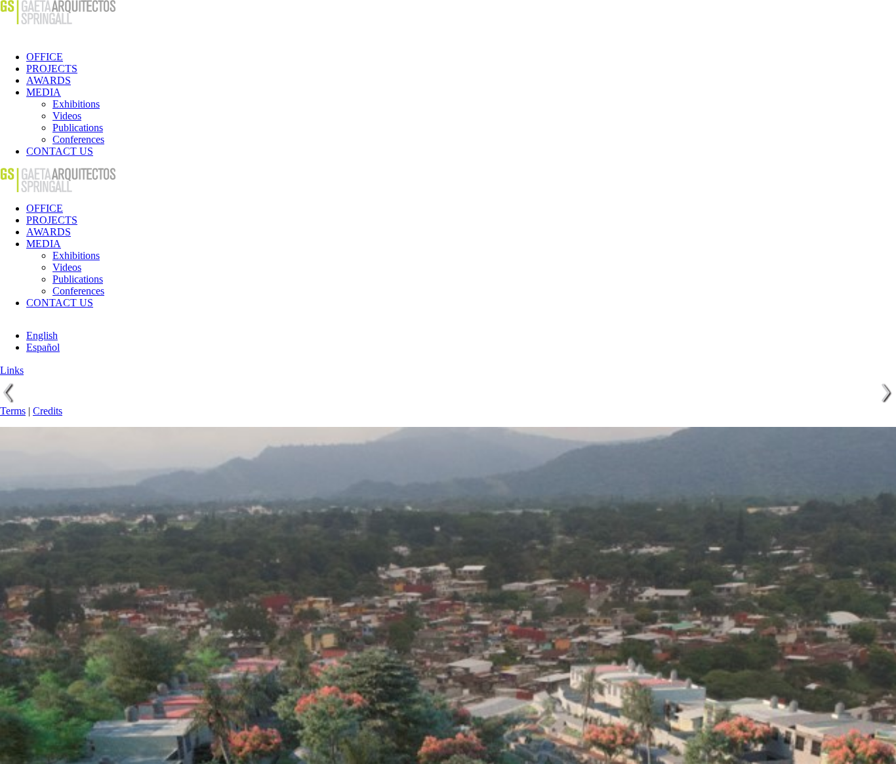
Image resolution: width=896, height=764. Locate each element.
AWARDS (48, 80)
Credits (47, 410)
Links (12, 370)
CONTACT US (59, 151)
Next (885, 392)
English (42, 335)
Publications (77, 127)
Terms (13, 410)
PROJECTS (51, 68)
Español (43, 347)
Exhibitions (76, 104)
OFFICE (44, 56)
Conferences (78, 139)
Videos (66, 115)
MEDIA (43, 92)
